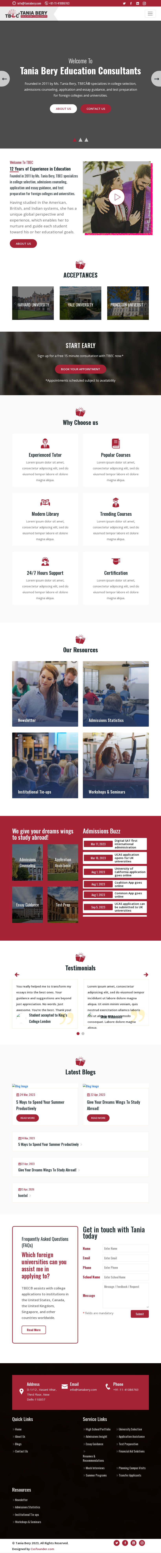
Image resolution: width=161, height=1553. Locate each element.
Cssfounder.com (42, 1549)
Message (89, 1295)
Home (18, 1429)
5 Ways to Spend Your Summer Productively (49, 1144)
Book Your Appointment (80, 369)
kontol (23, 1195)
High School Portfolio (98, 1429)
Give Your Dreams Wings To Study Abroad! (47, 1169)
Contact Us (96, 109)
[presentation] (5, 79)
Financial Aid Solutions (132, 1451)
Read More (27, 1118)
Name (86, 1248)
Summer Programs (96, 1475)
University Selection (130, 1429)
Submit (140, 1314)
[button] (75, 140)
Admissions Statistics (27, 1507)
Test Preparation (128, 1444)
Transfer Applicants (130, 1475)
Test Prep (63, 905)
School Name (91, 1276)
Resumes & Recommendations (93, 1458)
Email (86, 1257)
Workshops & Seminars (28, 1522)
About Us (63, 109)
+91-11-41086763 (126, 1390)
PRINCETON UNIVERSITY (128, 305)
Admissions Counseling (27, 862)
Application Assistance (63, 862)
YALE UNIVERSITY (80, 305)
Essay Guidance (27, 905)
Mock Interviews (95, 1468)
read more (34, 1330)
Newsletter (21, 1500)
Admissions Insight (96, 1436)
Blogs (18, 1444)
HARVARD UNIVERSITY (33, 305)
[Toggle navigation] (150, 14)
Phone (87, 1267)
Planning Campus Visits (132, 1468)
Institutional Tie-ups (27, 1514)
